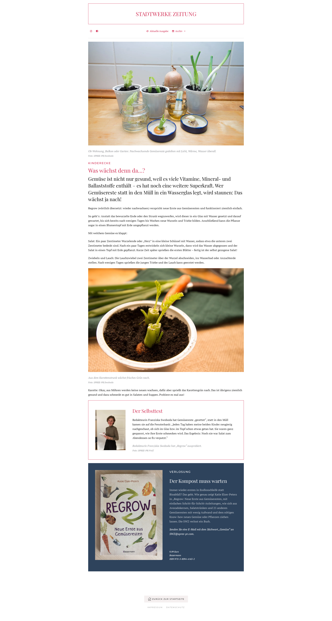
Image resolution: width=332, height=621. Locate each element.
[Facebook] (97, 31)
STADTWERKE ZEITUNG (166, 13)
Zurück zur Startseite (168, 599)
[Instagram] (91, 31)
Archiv (178, 31)
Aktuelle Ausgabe (159, 31)
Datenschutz (175, 607)
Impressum (155, 607)
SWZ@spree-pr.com (181, 534)
